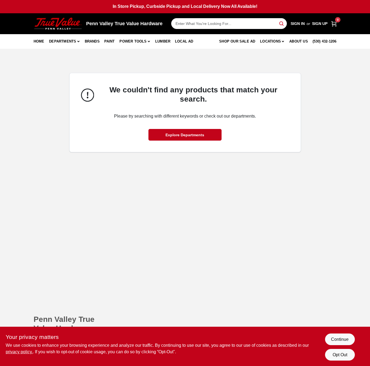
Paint (109, 41)
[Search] (282, 23)
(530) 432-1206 (325, 41)
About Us (298, 41)
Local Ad (184, 41)
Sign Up (319, 23)
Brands (92, 41)
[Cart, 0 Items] (334, 24)
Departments (62, 41)
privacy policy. (19, 351)
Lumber (162, 41)
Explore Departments (184, 135)
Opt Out (340, 354)
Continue (340, 339)
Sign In (298, 23)
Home (39, 41)
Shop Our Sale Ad (237, 41)
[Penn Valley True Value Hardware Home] (58, 23)
